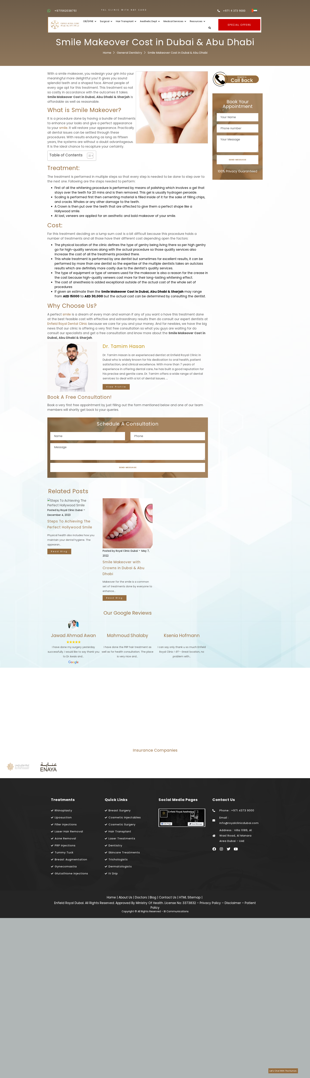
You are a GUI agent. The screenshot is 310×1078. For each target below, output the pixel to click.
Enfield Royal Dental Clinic (67, 324)
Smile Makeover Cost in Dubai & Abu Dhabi (177, 53)
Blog (153, 897)
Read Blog (59, 551)
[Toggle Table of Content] (88, 156)
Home (107, 53)
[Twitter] (228, 849)
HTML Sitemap (189, 897)
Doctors (141, 897)
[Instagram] (221, 849)
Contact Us (168, 897)
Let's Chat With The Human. (283, 1070)
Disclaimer (233, 903)
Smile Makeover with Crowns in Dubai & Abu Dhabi (123, 568)
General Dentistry (129, 53)
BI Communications (176, 911)
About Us (126, 897)
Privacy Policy (210, 903)
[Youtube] (236, 849)
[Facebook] (214, 849)
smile (63, 128)
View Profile (116, 386)
